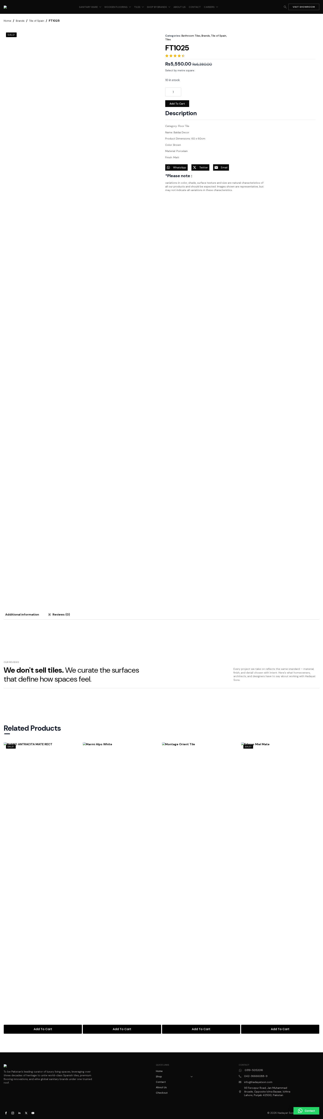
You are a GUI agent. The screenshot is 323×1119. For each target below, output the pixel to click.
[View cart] (279, 7)
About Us (179, 7)
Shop (159, 1076)
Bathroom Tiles (191, 35)
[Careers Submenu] (217, 7)
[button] (306, 1111)
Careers (209, 7)
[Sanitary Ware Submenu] (100, 7)
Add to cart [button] (43, 1029)
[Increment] (178, 92)
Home (7, 20)
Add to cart (177, 103)
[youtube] (33, 1113)
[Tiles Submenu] (142, 7)
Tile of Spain (36, 20)
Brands (20, 20)
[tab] (22, 614)
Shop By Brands (157, 7)
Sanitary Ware (88, 7)
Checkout (162, 1092)
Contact (195, 7)
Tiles (137, 7)
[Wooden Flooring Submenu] (129, 7)
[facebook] (6, 1113)
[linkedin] (19, 1113)
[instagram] (12, 1113)
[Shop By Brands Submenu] (169, 7)
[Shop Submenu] (192, 1076)
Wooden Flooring (115, 7)
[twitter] (26, 1113)
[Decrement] (168, 92)
